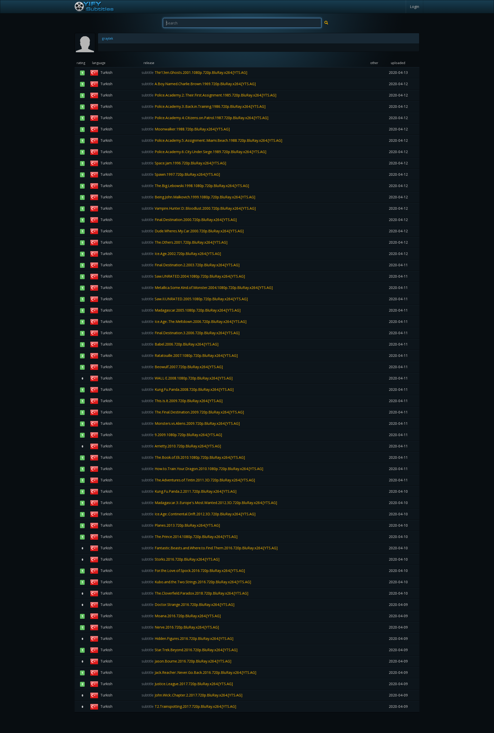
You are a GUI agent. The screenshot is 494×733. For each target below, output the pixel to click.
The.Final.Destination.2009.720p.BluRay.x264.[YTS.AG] (193, 412)
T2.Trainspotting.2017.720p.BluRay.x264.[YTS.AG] (189, 706)
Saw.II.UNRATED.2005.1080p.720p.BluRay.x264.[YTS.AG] (195, 298)
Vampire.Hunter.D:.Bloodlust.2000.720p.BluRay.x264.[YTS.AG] (199, 208)
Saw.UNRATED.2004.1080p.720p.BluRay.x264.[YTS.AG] (193, 276)
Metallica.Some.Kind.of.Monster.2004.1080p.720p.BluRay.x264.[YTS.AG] (207, 287)
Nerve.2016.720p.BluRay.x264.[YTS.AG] (180, 627)
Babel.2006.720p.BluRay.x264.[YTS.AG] (180, 344)
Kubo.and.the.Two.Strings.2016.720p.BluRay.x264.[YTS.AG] (196, 581)
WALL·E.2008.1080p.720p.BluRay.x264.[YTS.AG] (187, 378)
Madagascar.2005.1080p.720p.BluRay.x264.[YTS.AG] (191, 310)
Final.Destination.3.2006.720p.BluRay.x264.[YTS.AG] (191, 332)
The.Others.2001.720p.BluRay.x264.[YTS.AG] (184, 242)
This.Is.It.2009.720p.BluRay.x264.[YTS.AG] (182, 400)
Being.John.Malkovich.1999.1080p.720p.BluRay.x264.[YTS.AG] (198, 197)
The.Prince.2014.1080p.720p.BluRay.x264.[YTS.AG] (189, 536)
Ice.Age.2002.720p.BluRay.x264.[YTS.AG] (181, 253)
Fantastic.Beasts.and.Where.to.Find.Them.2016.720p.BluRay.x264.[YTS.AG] (210, 547)
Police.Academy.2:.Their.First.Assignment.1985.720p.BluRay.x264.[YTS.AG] (209, 95)
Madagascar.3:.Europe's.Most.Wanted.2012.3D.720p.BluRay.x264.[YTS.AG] (209, 502)
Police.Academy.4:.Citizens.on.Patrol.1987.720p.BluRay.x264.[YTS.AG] (205, 117)
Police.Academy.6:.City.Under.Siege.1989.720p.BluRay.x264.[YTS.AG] (204, 151)
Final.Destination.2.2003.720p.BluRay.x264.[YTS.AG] (191, 264)
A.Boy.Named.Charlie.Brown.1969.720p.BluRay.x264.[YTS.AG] (199, 83)
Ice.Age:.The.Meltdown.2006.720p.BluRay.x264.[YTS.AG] (194, 321)
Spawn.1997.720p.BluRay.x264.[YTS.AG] (181, 174)
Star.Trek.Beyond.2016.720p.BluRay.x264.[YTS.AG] (189, 649)
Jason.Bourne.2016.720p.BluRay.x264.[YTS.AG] (186, 661)
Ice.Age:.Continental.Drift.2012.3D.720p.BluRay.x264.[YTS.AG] (198, 513)
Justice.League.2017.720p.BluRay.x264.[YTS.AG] (187, 683)
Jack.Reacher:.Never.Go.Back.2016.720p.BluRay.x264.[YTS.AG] (199, 672)
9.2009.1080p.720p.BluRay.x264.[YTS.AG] (182, 434)
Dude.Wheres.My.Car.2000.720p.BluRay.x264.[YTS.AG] (193, 230)
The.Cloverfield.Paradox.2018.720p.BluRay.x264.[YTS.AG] (195, 593)
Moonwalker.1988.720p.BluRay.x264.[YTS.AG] (186, 129)
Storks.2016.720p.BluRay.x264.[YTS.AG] (180, 559)
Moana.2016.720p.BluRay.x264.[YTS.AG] (181, 615)
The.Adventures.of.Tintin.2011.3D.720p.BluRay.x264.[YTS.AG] (198, 480)
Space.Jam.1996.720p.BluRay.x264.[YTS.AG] (184, 163)
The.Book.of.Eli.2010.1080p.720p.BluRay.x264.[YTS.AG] (193, 457)
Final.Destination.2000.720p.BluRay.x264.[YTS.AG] (189, 219)
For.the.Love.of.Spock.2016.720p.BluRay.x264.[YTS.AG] (193, 570)
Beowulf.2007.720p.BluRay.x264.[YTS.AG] (182, 366)
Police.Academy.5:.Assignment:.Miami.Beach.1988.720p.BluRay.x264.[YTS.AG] (212, 140)
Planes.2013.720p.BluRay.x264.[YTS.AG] (181, 525)
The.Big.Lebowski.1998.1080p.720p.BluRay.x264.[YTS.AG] (195, 185)
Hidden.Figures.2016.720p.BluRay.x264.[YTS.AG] (187, 638)
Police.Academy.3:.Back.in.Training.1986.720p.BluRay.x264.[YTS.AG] (204, 106)
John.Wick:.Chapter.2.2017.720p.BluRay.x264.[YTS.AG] (192, 695)
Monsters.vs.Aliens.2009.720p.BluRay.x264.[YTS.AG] (191, 423)
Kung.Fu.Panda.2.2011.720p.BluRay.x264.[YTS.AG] (189, 491)
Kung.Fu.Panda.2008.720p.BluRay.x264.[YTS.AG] (188, 389)
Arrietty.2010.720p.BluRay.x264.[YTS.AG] (181, 446)
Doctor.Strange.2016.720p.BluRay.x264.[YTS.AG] (188, 604)
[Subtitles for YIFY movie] (94, 6)
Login (414, 6)
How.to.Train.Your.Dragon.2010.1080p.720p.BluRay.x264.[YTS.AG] (202, 468)
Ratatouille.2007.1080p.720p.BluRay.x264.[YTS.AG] (190, 355)
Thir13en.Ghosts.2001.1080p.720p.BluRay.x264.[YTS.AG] (194, 72)
